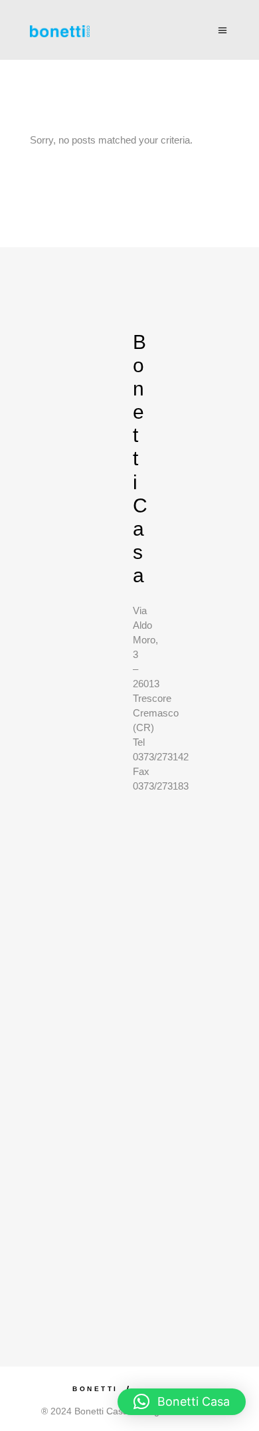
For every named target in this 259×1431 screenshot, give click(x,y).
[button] (182, 1401)
